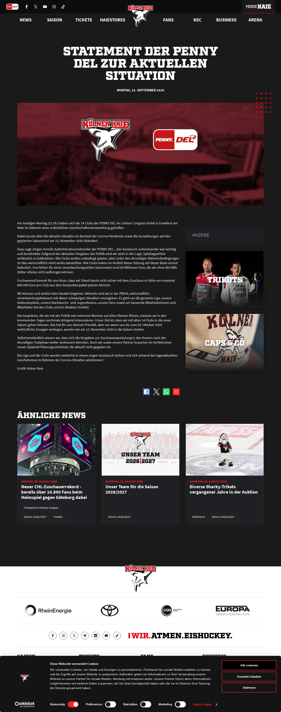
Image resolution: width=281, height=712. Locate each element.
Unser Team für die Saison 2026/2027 (132, 489)
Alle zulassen (249, 665)
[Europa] (233, 610)
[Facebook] (53, 635)
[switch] (110, 704)
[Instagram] (63, 635)
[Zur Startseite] (140, 15)
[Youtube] (106, 635)
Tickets (83, 20)
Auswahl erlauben (249, 676)
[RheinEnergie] (48, 610)
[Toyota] (109, 610)
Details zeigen (202, 704)
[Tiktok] (117, 635)
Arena (255, 20)
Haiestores (112, 20)
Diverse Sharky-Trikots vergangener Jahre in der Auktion (224, 489)
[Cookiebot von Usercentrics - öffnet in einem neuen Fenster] (24, 704)
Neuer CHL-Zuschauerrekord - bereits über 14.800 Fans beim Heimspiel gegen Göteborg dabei (54, 492)
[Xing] (85, 635)
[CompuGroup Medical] (171, 610)
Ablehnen (249, 687)
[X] (74, 635)
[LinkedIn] (95, 635)
